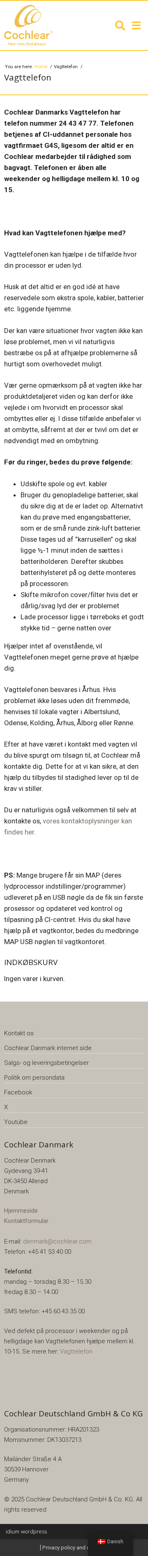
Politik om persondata (34, 1077)
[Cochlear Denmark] (37, 25)
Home (42, 66)
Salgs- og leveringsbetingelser (46, 1062)
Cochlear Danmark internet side (48, 1048)
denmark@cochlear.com (57, 1241)
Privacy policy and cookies (73, 1548)
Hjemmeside (21, 1210)
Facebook (18, 1092)
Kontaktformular (26, 1221)
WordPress (26, 1531)
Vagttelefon (76, 1351)
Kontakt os (19, 1033)
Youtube (16, 1122)
